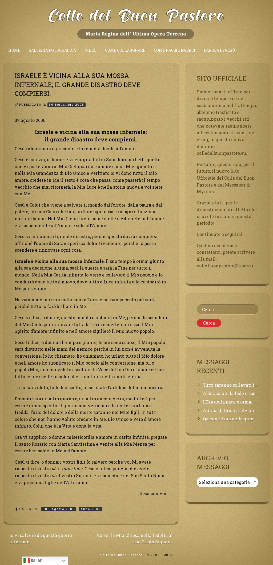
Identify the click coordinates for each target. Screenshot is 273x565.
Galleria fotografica (52, 50)
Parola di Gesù (219, 50)
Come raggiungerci (174, 50)
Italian (36, 560)
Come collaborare (125, 50)
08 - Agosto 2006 (59, 509)
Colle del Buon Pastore (121, 555)
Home (14, 50)
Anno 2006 (91, 509)
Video (91, 50)
